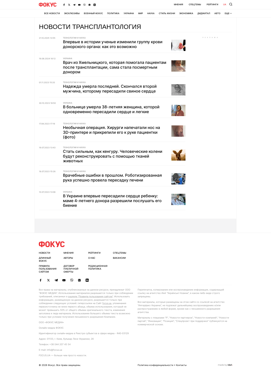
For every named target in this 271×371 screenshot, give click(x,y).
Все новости (52, 13)
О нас (91, 257)
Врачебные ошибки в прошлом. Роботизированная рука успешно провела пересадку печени (112, 177)
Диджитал (203, 13)
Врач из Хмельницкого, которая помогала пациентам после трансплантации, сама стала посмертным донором (114, 67)
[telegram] (56, 280)
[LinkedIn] (94, 5)
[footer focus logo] (52, 244)
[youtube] (64, 280)
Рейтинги (212, 4)
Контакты (181, 365)
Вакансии (119, 257)
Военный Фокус (93, 13)
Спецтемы (195, 4)
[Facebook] (64, 5)
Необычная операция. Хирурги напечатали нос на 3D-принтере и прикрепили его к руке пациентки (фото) (111, 132)
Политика (113, 13)
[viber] (71, 280)
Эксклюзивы (72, 13)
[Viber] (84, 5)
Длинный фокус (45, 259)
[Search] (230, 4)
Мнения (178, 4)
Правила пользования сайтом (47, 269)
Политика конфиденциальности (155, 365)
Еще (227, 13)
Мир (140, 13)
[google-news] (79, 280)
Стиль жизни (167, 13)
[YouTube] (79, 5)
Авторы (68, 257)
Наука (151, 13)
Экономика (186, 13)
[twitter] (48, 280)
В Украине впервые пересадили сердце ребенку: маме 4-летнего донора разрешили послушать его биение (112, 200)
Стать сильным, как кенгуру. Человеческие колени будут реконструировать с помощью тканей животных (112, 156)
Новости (44, 252)
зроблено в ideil (225, 365)
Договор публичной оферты (71, 269)
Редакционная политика (97, 267)
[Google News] (89, 5)
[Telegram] (74, 5)
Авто (217, 13)
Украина (129, 13)
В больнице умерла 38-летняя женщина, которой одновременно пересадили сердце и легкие (111, 109)
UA (224, 4)
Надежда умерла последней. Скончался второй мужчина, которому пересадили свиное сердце (110, 88)
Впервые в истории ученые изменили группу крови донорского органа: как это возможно (112, 44)
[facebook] (40, 280)
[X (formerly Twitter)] (69, 5)
